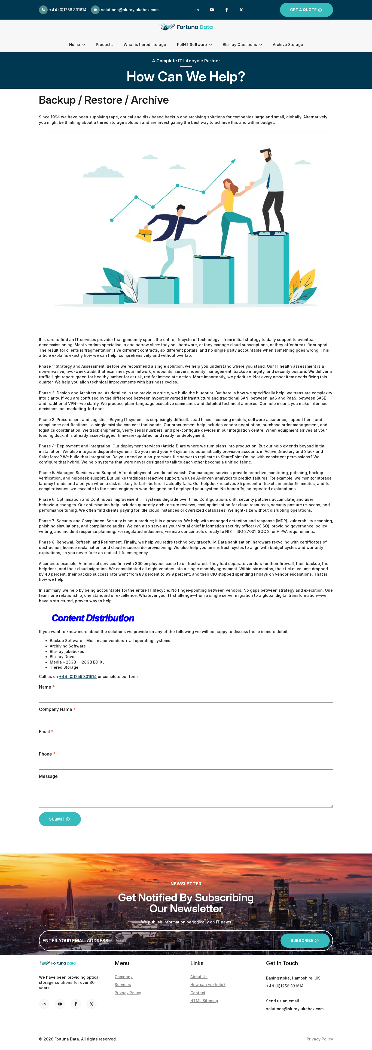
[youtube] (212, 10)
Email (46, 731)
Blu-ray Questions (240, 44)
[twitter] (241, 10)
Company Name (57, 709)
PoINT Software (192, 44)
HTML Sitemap (204, 1000)
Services (123, 984)
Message (48, 776)
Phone (47, 754)
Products (104, 44)
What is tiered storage (145, 44)
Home (74, 44)
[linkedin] (197, 10)
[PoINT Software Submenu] (212, 44)
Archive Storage (288, 44)
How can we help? (207, 984)
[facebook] (226, 10)
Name (47, 687)
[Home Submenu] (85, 44)
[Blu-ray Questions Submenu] (262, 44)
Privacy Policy (128, 992)
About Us (199, 976)
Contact (197, 992)
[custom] (91, 1004)
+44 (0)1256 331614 (78, 676)
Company (124, 976)
